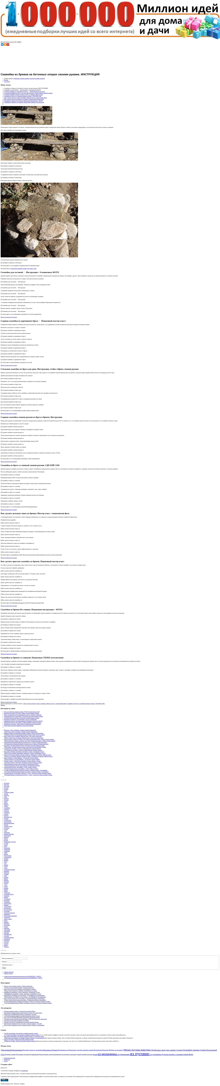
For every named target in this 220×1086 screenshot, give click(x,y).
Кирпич (6, 798)
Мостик (6, 946)
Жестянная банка (9, 823)
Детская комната (9, 937)
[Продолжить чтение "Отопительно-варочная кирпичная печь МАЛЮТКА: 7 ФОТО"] (23, 978)
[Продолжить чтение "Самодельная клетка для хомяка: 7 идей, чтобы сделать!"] (21, 768)
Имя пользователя (7, 958)
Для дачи (6, 786)
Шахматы (7, 914)
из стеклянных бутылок (159, 1054)
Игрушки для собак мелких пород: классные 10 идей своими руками (24, 745)
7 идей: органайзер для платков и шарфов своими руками (21, 1033)
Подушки (7, 911)
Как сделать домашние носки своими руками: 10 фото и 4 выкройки (24, 1025)
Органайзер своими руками (194, 1050)
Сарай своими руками (84, 1054)
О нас (5, 1061)
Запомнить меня (7, 965)
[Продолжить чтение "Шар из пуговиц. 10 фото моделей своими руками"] (19, 1041)
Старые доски (8, 826)
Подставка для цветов (23, 1054)
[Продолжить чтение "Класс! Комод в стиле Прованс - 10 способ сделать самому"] (22, 759)
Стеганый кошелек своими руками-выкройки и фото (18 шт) (22, 1016)
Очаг (5, 846)
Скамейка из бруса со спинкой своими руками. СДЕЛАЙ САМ (22, 96)
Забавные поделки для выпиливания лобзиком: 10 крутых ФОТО (23, 721)
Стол (5, 885)
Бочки (6, 845)
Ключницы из (63, 1050)
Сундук (6, 942)
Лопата (6, 943)
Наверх (3, 705)
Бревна (6, 860)
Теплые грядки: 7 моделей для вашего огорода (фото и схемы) (22, 761)
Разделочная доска (46, 1054)
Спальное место (8, 894)
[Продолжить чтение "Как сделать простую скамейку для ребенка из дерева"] (20, 990)
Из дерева (7, 925)
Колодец (6, 795)
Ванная (6, 880)
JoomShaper (24, 1070)
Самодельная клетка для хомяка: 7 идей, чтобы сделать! (20, 767)
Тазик (6, 866)
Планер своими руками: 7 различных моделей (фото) (19, 1011)
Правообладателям (9, 1058)
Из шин (6, 787)
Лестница (7, 931)
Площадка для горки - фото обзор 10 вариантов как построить (22, 724)
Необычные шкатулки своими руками (167, 1050)
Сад (5, 863)
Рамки (6, 897)
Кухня (6, 840)
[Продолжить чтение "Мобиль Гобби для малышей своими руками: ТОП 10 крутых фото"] (24, 734)
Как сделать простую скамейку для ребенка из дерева (19, 989)
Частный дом (8, 817)
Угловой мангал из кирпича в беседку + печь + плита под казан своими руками (27, 773)
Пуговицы (7, 899)
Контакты (7, 1059)
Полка (6, 854)
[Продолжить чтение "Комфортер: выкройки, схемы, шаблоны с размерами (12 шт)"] (22, 994)
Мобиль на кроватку (116, 1050)
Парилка (6, 923)
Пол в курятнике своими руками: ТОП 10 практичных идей (21, 712)
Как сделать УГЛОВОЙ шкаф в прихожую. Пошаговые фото (22, 1017)
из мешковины (108, 1054)
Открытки (7, 902)
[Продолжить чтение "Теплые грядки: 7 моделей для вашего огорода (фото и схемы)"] (23, 762)
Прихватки (35, 1054)
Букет (5, 920)
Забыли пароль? (8, 972)
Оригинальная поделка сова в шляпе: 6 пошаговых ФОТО (21, 764)
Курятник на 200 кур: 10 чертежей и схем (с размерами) (20, 719)
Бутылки (6, 783)
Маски (6, 889)
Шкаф (6, 879)
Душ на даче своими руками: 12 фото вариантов (18, 986)
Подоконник (8, 934)
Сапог (6, 886)
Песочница (7, 835)
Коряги (6, 859)
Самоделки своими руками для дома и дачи (23, 268)
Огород (6, 814)
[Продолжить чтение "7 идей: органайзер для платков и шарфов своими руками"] (22, 1035)
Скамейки (7, 808)
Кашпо (6, 825)
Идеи (5, 791)
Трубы (6, 794)
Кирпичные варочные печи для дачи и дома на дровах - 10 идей (23, 1023)
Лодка (6, 883)
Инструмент (7, 855)
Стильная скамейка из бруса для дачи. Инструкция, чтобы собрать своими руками (28, 93)
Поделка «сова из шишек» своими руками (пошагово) (20, 730)
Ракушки (6, 900)
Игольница (7, 908)
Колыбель (7, 939)
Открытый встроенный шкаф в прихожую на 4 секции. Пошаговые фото (25, 742)
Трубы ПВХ (7, 906)
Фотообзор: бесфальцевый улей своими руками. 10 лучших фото (23, 1013)
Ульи (5, 797)
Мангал (6, 837)
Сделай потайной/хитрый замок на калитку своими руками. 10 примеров (25, 770)
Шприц (6, 922)
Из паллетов (7, 821)
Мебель (6, 804)
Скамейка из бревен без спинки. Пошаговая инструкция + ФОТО (23, 101)
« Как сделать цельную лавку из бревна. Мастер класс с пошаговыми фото (45, 703)
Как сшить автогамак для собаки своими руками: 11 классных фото (24, 1036)
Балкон (6, 888)
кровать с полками (176, 1054)
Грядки (6, 789)
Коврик (6, 905)
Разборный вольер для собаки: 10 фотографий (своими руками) (22, 722)
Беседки (6, 784)
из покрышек (124, 1054)
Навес (6, 945)
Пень (5, 862)
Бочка (6, 803)
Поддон (6, 811)
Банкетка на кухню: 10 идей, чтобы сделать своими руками (21, 713)
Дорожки (7, 812)
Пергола (6, 872)
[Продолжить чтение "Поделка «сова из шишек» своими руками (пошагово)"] (20, 731)
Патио (6, 838)
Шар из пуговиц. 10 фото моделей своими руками (19, 1039)
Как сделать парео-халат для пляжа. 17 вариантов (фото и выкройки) (24, 998)
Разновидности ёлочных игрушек (64, 1054)
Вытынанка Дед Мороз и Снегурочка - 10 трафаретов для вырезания (24, 995)
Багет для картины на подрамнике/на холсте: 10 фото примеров (22, 715)
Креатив (6, 928)
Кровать (6, 882)
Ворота (6, 815)
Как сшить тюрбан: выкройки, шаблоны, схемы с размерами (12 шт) (24, 751)
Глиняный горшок (9, 869)
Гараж (6, 926)
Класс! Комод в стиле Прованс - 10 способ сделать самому (21, 758)
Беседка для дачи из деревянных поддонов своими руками (21, 1022)
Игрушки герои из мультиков (32, 1050)
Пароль (4, 961)
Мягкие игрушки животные (137, 1050)
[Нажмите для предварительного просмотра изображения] (26, 124)
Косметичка (98, 1050)
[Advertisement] (110, 59)
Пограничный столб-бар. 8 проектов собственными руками (21, 718)
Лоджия (6, 936)
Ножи (6, 891)
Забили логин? (8, 973)
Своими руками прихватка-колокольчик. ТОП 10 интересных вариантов (25, 1019)
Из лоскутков (8, 909)
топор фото (188, 1054)
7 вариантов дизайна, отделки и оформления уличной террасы (22, 748)
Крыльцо (6, 940)
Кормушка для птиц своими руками (81, 1050)
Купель (6, 877)
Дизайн (6, 874)
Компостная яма (9, 834)
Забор (5, 801)
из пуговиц (140, 1053)
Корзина (6, 871)
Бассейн (6, 933)
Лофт (5, 852)
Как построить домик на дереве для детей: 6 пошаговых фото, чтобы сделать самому (29, 739)
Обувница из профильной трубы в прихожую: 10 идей (20, 1014)
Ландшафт (7, 930)
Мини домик (8, 919)
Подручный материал (10, 916)
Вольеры (6, 896)
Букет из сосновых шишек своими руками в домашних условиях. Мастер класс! (27, 755)
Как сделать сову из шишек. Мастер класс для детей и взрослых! (23, 736)
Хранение (7, 892)
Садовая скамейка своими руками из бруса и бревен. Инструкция (23, 94)
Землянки (7, 851)
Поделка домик (10, 1054)
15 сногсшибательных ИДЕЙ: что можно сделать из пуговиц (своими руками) (27, 1001)
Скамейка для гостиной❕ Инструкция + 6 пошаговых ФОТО (22, 90)
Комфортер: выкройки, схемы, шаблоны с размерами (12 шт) (22, 992)
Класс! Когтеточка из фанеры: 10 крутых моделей (18, 725)
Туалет (6, 829)
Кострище (7, 848)
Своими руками (8, 792)
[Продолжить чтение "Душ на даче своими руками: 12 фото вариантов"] (19, 987)
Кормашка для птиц (10, 842)
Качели (6, 818)
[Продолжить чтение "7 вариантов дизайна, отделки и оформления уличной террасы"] (23, 750)
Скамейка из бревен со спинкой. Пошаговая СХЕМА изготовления (24, 102)
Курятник (7, 832)
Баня (5, 875)
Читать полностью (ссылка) (9, 317)
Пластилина (7, 903)
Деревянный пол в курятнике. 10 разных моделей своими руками (23, 716)
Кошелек (105, 1050)
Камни (6, 865)
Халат (95, 1054)
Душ (5, 831)
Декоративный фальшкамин (11, 1050)
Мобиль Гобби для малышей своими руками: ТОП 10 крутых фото (23, 733)
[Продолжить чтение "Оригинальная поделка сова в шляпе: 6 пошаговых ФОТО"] (22, 765)
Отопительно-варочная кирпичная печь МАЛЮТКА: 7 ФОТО (22, 976)
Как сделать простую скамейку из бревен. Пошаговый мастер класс (24, 99)
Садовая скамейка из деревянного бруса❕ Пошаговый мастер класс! (24, 91)
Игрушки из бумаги (50, 1050)
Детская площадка (9, 913)
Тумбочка (7, 917)
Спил (5, 868)
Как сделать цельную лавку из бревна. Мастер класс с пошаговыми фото (25, 97)
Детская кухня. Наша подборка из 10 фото (16, 1020)
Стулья (6, 843)
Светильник (7, 857)
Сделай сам (7, 820)
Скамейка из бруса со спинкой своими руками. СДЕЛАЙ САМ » (86, 703)
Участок (6, 809)
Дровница (7, 849)
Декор (6, 806)
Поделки (6, 828)
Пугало (6, 800)
